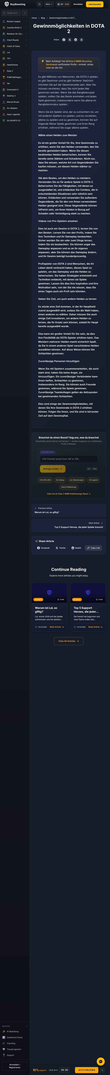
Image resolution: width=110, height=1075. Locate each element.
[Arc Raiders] (26, 108)
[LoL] (26, 52)
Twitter (62, 548)
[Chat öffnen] (101, 1061)
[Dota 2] (26, 71)
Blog (43, 18)
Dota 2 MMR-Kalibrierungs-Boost (68, 494)
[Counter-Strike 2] (26, 28)
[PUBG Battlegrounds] (26, 77)
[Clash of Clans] (26, 46)
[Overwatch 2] (26, 90)
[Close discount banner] (102, 1070)
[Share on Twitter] (69, 39)
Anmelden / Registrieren (14, 1066)
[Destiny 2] (26, 96)
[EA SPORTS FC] (26, 121)
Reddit (78, 548)
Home (34, 18)
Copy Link (95, 548)
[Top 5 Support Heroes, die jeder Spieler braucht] (88, 607)
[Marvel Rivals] (26, 102)
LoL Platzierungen (77, 480)
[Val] (26, 83)
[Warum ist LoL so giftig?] (49, 607)
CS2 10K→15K (45, 480)
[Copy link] (81, 39)
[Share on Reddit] (75, 39)
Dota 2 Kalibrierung (68, 487)
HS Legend (93, 480)
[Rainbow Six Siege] (26, 34)
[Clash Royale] (26, 40)
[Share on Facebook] (63, 39)
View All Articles (66, 641)
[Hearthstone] (26, 65)
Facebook (45, 548)
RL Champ (60, 480)
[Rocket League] (26, 21)
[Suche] (39, 4)
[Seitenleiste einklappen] (25, 13)
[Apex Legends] (26, 114)
